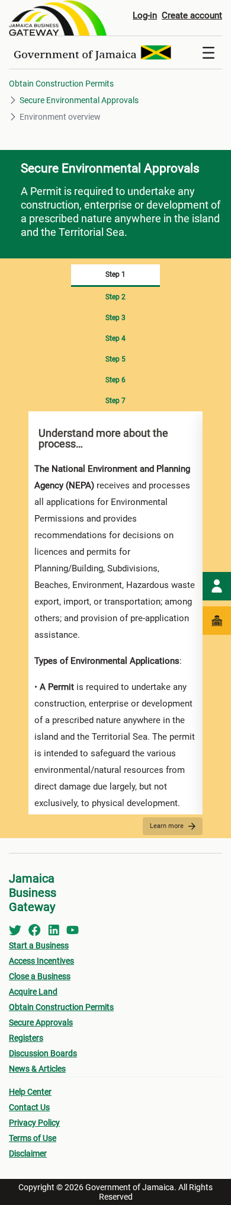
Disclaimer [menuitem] (28, 1153)
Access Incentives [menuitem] (41, 961)
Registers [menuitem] (26, 1038)
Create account (192, 15)
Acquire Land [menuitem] (33, 991)
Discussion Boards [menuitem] (43, 1053)
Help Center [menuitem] (30, 1092)
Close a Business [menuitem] (39, 976)
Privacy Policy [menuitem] (34, 1122)
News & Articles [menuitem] (37, 1068)
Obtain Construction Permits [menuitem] (61, 1007)
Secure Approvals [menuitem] (41, 1022)
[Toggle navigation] (208, 52)
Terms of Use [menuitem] (32, 1138)
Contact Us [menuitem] (29, 1107)
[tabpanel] (115, 612)
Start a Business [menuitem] (39, 945)
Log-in (145, 15)
